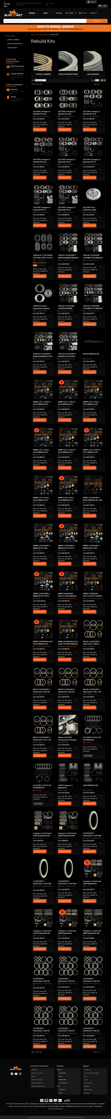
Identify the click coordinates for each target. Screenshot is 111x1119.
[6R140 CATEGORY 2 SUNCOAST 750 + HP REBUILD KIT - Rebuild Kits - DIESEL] (93, 676)
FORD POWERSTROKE (68, 74)
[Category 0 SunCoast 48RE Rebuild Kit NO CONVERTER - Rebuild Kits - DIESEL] (68, 820)
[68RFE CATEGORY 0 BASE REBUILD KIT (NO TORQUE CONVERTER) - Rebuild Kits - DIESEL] (93, 485)
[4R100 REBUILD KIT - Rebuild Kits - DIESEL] (93, 341)
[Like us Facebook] (12, 1074)
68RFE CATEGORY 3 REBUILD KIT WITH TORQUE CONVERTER (67, 548)
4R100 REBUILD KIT (91, 354)
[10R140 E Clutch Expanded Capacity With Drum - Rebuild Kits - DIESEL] (43, 293)
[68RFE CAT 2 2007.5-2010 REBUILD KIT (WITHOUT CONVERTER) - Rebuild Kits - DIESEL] (68, 437)
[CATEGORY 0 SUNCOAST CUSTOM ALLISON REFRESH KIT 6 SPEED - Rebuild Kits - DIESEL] (43, 868)
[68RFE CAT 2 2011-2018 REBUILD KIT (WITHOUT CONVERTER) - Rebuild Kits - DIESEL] (43, 485)
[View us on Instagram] (20, 1074)
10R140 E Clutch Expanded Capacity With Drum (41, 308)
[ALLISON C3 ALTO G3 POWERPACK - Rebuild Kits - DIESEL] (93, 724)
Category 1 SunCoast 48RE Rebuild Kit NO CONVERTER (92, 933)
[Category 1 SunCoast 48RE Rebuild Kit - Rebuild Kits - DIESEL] (68, 918)
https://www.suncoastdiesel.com (20, 1106)
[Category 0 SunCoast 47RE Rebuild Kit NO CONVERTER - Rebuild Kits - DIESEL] (43, 820)
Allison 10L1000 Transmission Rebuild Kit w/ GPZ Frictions (67, 739)
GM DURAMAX (93, 74)
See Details (88, 756)
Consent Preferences (55, 1109)
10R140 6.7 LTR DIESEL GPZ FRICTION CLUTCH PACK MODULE (43, 257)
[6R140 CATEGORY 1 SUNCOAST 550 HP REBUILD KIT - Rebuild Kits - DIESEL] (43, 676)
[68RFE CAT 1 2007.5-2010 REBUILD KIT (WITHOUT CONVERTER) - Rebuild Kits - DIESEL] (43, 389)
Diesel (60, 1069)
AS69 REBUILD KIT (91, 785)
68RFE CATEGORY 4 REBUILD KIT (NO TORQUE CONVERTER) (92, 548)
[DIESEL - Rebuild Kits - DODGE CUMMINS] (43, 61)
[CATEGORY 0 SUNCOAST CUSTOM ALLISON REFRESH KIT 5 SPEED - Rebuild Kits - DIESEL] (93, 820)
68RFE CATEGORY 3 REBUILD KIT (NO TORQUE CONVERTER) (42, 548)
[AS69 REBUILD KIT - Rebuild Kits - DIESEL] (93, 772)
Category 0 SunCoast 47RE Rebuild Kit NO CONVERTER (42, 835)
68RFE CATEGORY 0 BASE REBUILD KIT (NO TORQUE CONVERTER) (92, 500)
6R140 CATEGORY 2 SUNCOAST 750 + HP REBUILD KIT (92, 691)
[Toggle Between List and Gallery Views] (103, 80)
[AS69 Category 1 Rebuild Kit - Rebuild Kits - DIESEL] (68, 772)
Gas (59, 1086)
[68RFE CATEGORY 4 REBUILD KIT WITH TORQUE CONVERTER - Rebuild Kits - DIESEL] (43, 581)
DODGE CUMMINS (43, 74)
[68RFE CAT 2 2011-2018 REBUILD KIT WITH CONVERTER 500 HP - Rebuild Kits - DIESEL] (68, 485)
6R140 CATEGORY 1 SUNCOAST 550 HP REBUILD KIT (41, 691)
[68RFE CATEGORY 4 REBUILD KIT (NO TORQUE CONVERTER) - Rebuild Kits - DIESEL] (93, 533)
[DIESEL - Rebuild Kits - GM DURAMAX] (93, 61)
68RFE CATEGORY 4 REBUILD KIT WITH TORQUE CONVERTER (42, 596)
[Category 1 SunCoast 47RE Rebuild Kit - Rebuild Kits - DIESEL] (93, 868)
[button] (70, 13)
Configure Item (39, 130)
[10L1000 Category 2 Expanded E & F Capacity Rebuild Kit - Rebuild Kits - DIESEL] (93, 146)
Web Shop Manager (77, 1117)
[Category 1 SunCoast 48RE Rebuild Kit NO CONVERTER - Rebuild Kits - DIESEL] (93, 918)
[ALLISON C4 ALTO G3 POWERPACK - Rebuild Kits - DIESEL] (43, 772)
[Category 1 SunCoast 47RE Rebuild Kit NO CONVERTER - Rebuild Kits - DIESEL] (43, 918)
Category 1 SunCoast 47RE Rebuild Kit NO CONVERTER (42, 933)
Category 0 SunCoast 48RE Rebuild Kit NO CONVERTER (67, 835)
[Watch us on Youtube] (16, 1074)
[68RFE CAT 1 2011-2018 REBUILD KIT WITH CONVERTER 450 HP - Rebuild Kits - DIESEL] (43, 437)
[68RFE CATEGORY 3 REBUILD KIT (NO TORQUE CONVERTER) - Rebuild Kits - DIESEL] (43, 533)
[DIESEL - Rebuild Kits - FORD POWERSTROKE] (68, 61)
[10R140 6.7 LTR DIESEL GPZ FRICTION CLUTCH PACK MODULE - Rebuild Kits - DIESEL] (43, 242)
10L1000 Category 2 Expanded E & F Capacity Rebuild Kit (91, 161)
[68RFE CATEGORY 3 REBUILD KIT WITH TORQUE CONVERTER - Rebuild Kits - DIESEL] (68, 533)
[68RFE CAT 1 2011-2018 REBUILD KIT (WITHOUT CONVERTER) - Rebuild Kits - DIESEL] (93, 389)
